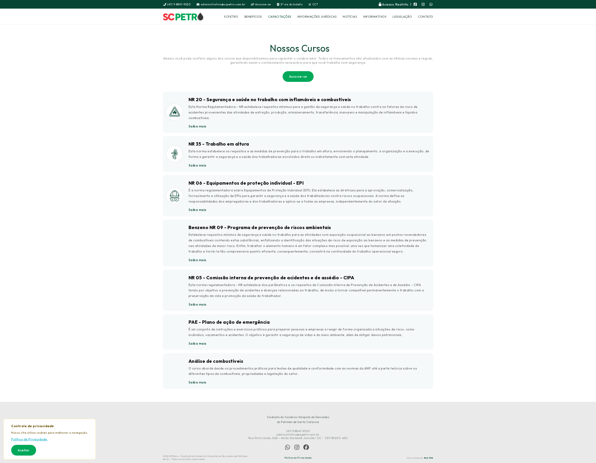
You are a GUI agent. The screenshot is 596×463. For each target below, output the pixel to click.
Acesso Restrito (395, 4)
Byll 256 (428, 457)
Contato (425, 16)
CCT (315, 4)
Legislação (402, 16)
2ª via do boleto (291, 4)
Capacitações (279, 16)
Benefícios (253, 16)
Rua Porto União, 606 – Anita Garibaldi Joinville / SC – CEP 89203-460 (298, 438)
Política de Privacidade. (29, 439)
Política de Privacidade (298, 457)
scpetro (231, 16)
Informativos (374, 16)
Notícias (350, 16)
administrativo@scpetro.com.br (222, 4)
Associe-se (262, 4)
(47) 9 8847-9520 (178, 4)
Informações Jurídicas (317, 16)
